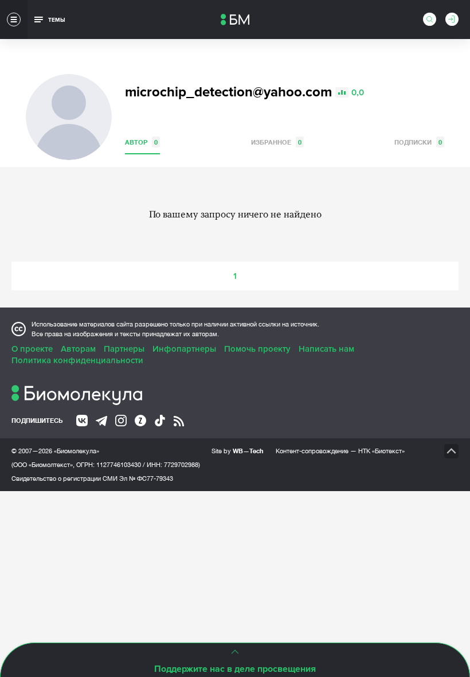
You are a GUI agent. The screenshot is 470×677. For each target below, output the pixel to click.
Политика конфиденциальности (77, 360)
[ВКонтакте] (82, 420)
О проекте (32, 349)
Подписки (418, 142)
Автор (141, 142)
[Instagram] (121, 420)
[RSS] (179, 421)
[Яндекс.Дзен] (140, 420)
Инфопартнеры (184, 349)
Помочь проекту (257, 349)
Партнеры (124, 349)
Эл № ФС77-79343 (146, 478)
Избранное (276, 142)
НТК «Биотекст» (381, 451)
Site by (237, 450)
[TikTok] (160, 420)
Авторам (78, 349)
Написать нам (326, 349)
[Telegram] (101, 421)
